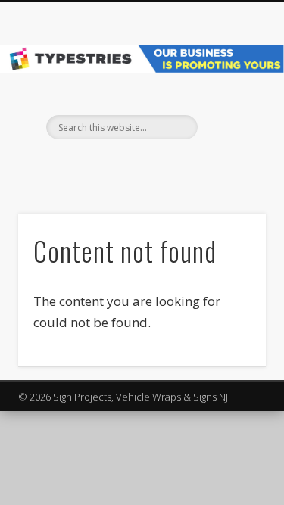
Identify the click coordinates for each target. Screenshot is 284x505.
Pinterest (155, 165)
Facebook (124, 165)
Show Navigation (229, 135)
